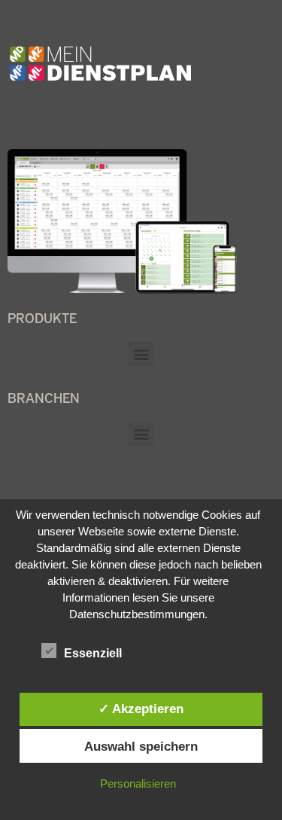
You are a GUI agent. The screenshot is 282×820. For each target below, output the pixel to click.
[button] (141, 353)
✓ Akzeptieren (141, 708)
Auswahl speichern (141, 746)
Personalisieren (138, 783)
